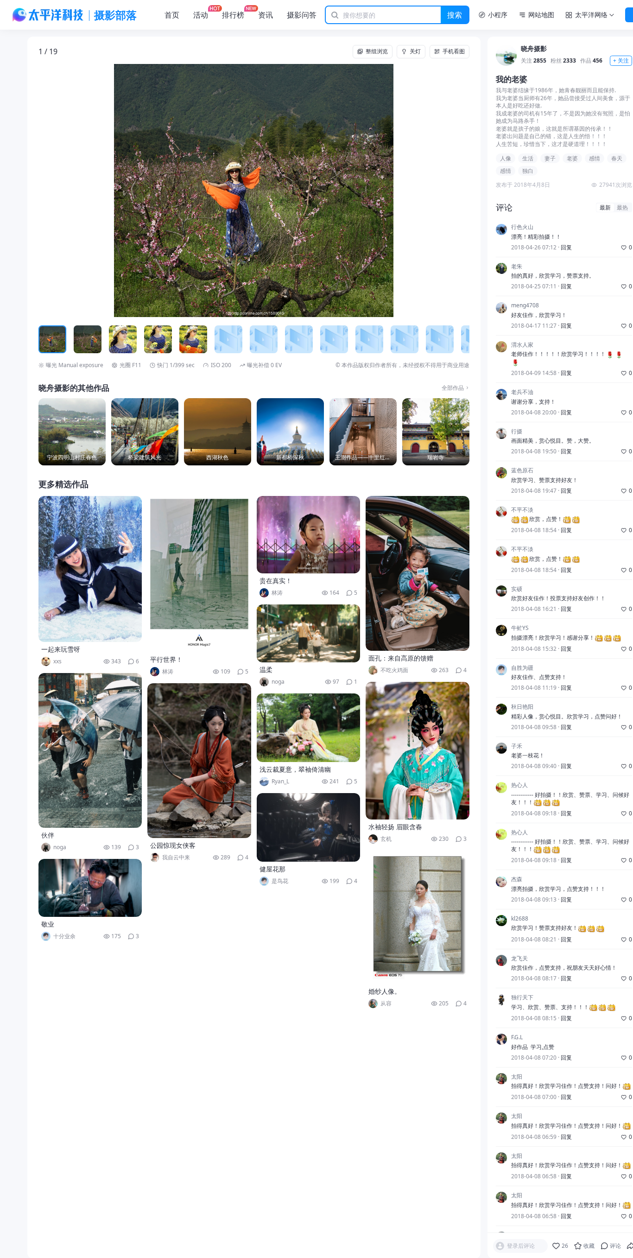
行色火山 (522, 227)
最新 (605, 207)
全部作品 (453, 388)
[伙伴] (90, 750)
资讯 (265, 15)
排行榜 (233, 15)
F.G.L (517, 1037)
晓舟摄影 (534, 49)
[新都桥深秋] (290, 431)
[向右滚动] (461, 339)
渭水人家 (522, 345)
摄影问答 (301, 15)
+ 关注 (621, 61)
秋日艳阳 (522, 707)
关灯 (415, 51)
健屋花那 (272, 868)
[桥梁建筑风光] (144, 431)
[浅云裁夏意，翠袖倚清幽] (309, 727)
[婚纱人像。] (417, 917)
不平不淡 (522, 510)
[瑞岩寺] (435, 431)
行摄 (516, 431)
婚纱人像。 (384, 991)
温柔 (266, 669)
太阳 (516, 1076)
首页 (172, 15)
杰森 (516, 879)
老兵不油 (522, 392)
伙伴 (47, 835)
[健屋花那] (309, 827)
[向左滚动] (46, 339)
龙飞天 (519, 958)
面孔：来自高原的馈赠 (400, 658)
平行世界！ (166, 659)
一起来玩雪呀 (60, 649)
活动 (200, 15)
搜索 (454, 15)
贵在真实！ (276, 580)
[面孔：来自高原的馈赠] (417, 573)
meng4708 (525, 306)
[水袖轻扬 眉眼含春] (417, 751)
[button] (81, 191)
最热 (622, 207)
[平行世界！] (199, 574)
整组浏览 (377, 51)
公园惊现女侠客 (173, 845)
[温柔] (309, 633)
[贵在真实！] (309, 534)
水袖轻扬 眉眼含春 (395, 826)
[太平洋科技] (48, 15)
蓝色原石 (522, 471)
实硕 (516, 589)
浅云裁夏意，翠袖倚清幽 (295, 769)
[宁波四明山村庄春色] (72, 431)
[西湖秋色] (217, 431)
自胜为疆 (522, 668)
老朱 (516, 266)
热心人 (519, 785)
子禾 (516, 746)
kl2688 (519, 918)
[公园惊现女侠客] (199, 760)
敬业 (47, 924)
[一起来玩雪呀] (90, 569)
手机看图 (454, 51)
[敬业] (90, 888)
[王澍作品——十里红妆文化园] (363, 431)
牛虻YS (520, 628)
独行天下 (522, 998)
